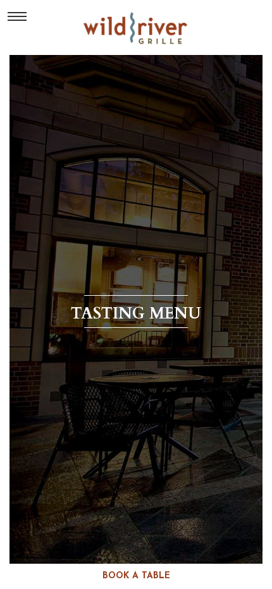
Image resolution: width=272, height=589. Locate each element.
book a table (136, 576)
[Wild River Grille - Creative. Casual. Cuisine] (136, 28)
